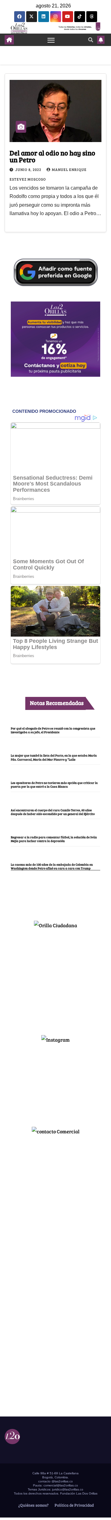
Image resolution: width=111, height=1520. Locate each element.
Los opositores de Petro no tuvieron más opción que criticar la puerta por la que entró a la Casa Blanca (54, 785)
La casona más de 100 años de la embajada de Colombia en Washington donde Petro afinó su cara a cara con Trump (52, 866)
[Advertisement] (55, 979)
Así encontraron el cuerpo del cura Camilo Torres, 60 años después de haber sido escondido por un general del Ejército (53, 812)
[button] (90, 39)
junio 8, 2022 (28, 169)
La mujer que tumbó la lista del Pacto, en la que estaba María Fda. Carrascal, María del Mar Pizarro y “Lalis (54, 757)
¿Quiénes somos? (33, 1505)
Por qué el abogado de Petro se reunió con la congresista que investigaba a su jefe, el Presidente (53, 730)
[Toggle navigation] (51, 39)
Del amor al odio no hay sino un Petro (52, 156)
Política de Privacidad (74, 1505)
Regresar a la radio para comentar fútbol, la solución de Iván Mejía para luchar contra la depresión (54, 839)
